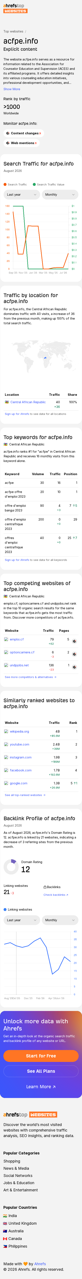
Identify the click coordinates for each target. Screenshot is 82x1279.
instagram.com (21, 757)
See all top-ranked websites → (25, 795)
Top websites (13, 31)
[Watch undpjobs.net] (74, 667)
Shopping (11, 1161)
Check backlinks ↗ (56, 894)
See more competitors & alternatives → (30, 677)
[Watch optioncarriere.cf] (74, 654)
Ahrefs (40, 1264)
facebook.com (21, 770)
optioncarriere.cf (22, 652)
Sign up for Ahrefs (17, 414)
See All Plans (41, 1071)
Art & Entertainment (20, 1190)
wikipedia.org (19, 731)
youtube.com (19, 744)
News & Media (16, 1168)
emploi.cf (17, 639)
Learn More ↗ (41, 1086)
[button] (16, 963)
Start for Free (41, 1055)
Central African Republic (28, 402)
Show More (11, 89)
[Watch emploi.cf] (74, 641)
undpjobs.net (19, 665)
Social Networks (17, 1175)
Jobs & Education (18, 1183)
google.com (18, 783)
